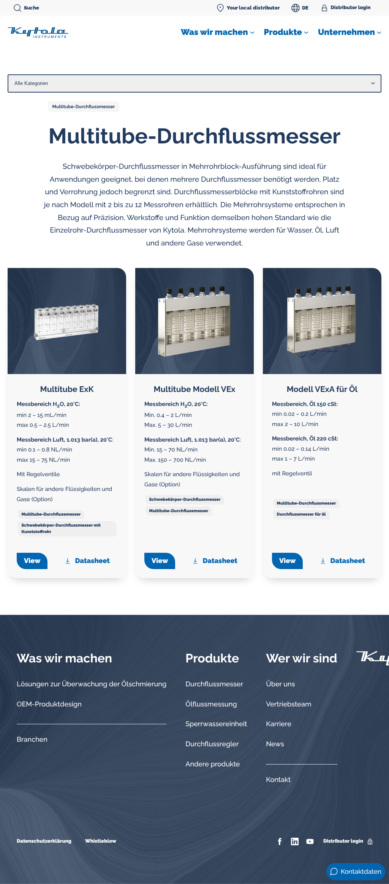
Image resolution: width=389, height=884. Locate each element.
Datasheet (92, 561)
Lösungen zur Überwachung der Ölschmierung (91, 684)
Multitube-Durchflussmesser (83, 106)
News (275, 744)
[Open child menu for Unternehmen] (379, 32)
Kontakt (278, 780)
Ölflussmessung (211, 704)
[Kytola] (38, 32)
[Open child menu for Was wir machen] (252, 32)
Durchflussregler (212, 744)
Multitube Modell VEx (195, 389)
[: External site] (280, 841)
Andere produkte (212, 764)
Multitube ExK (67, 389)
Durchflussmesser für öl (301, 514)
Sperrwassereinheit (216, 724)
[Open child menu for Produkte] (306, 32)
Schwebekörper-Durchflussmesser (185, 499)
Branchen (32, 740)
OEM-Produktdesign (49, 704)
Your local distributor (253, 8)
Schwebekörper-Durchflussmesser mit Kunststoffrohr (61, 528)
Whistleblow (100, 841)
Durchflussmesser (214, 684)
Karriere (278, 724)
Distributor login (351, 8)
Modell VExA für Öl (322, 389)
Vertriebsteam (288, 704)
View (32, 561)
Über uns (280, 684)
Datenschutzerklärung (44, 841)
